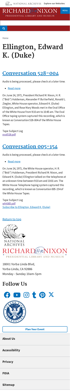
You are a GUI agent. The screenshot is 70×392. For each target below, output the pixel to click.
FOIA (5, 373)
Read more (14, 88)
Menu (65, 10)
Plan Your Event (35, 329)
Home (5, 38)
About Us (8, 338)
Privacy (7, 362)
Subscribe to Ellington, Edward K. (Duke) (26, 207)
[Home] (29, 12)
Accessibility (11, 350)
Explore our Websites (54, 3)
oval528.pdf (9, 134)
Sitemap (8, 385)
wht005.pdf (9, 203)
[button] (14, 245)
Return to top (11, 219)
